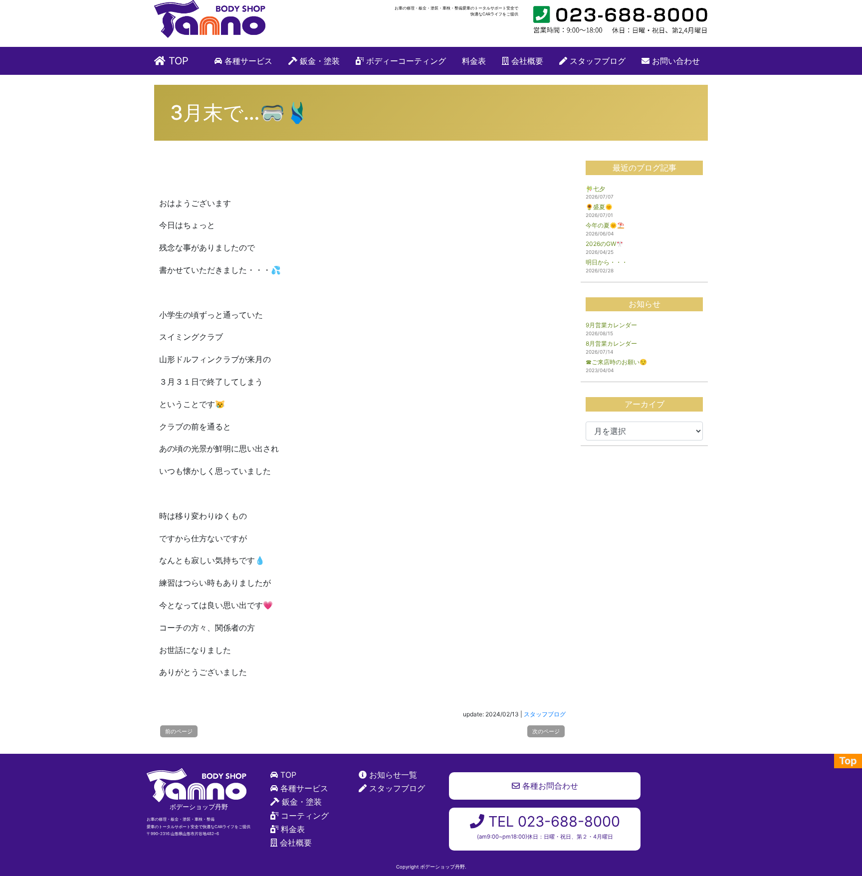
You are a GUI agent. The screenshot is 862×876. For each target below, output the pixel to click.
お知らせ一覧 (393, 775)
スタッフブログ (596, 61)
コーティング (305, 816)
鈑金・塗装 (318, 61)
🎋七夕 (595, 189)
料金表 (474, 61)
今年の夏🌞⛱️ (605, 225)
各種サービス (247, 61)
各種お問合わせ (549, 786)
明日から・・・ (607, 262)
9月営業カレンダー (611, 325)
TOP (177, 61)
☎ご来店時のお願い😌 (616, 362)
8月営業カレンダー (611, 343)
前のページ (179, 731)
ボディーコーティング (405, 61)
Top (848, 761)
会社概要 (526, 61)
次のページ (546, 731)
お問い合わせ (674, 61)
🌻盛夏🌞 (599, 207)
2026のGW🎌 (605, 243)
